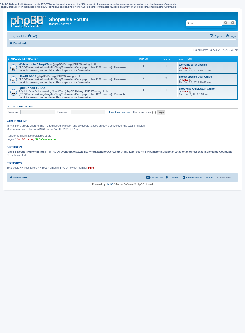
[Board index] (28, 20)
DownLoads (27, 76)
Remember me (143, 112)
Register (26, 106)
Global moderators (45, 139)
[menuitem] (32, 36)
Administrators (25, 139)
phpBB (110, 184)
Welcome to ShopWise (35, 64)
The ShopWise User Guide (195, 76)
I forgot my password (120, 112)
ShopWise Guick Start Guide (197, 88)
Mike (185, 67)
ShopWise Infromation (23, 59)
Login (11, 106)
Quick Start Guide (32, 88)
